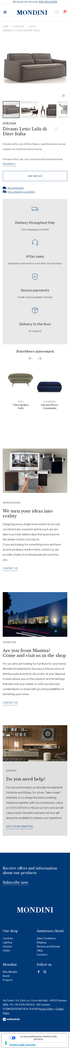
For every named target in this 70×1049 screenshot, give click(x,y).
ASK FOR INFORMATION (19, 826)
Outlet (6, 950)
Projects (8, 979)
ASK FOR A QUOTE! (48, 2)
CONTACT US (10, 568)
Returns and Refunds (48, 946)
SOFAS (32, 27)
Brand (6, 975)
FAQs (40, 950)
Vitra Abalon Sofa (20, 406)
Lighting (7, 942)
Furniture (18, 27)
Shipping (41, 942)
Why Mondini (10, 971)
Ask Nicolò (35, 176)
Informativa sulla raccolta (20, 1044)
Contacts (42, 954)
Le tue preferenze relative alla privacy (38, 1038)
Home (5, 26)
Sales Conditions (46, 938)
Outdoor (7, 946)
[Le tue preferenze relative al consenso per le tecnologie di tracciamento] (6, 1043)
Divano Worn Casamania (49, 406)
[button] (64, 97)
